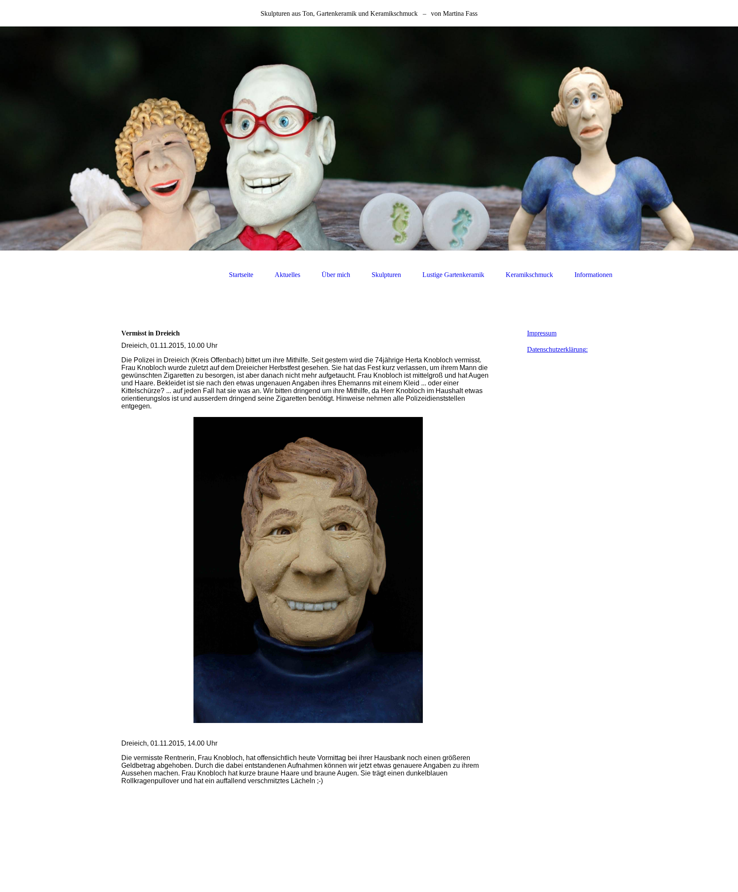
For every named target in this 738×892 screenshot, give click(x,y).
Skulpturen (386, 274)
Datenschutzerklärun (555, 349)
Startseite (241, 274)
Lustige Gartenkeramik (453, 274)
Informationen (593, 274)
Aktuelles (287, 274)
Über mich (336, 274)
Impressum (541, 333)
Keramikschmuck (529, 274)
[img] (369, 138)
